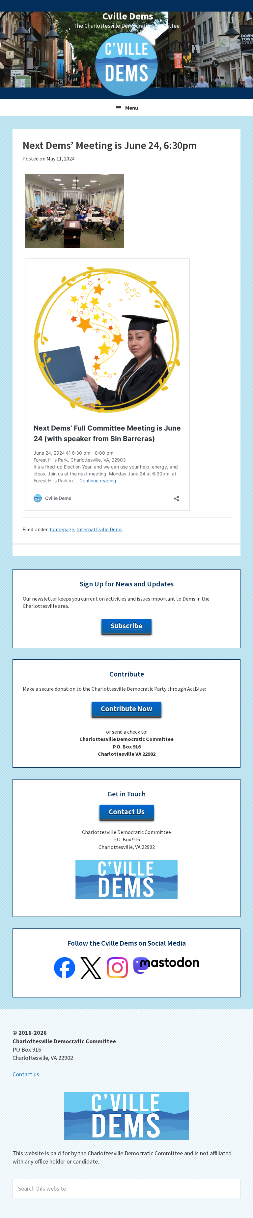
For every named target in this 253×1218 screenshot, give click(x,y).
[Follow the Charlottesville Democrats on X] (90, 977)
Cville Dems (127, 16)
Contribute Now (126, 708)
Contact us (26, 1074)
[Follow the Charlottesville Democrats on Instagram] (117, 976)
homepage (62, 529)
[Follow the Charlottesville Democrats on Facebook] (64, 976)
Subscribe (126, 625)
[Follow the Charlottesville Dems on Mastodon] (166, 972)
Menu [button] (131, 107)
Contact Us (127, 811)
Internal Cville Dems (99, 529)
